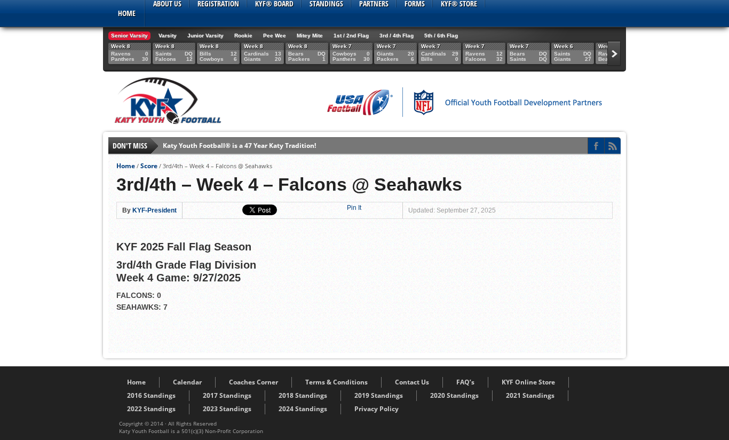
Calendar (187, 382)
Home (127, 13)
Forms (415, 3)
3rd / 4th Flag (396, 35)
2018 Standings (303, 395)
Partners (374, 3)
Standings (326, 3)
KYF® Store (459, 3)
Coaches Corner (253, 382)
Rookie (243, 35)
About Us (167, 3)
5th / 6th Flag (441, 35)
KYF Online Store (528, 382)
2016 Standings (151, 395)
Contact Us (412, 382)
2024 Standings (303, 408)
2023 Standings (227, 408)
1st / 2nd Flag (351, 35)
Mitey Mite (310, 35)
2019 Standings (378, 395)
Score (148, 165)
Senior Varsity (129, 35)
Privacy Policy (376, 408)
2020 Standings (454, 395)
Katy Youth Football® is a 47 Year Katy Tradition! (239, 145)
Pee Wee (274, 35)
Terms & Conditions (336, 382)
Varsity (168, 35)
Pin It (354, 207)
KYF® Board (274, 3)
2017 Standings (227, 395)
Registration (218, 3)
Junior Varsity (205, 35)
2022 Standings (151, 408)
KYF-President (154, 210)
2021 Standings (530, 395)
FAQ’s (465, 382)
